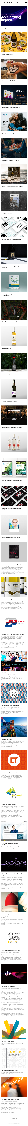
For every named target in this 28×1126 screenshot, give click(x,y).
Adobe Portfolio (16, 1123)
